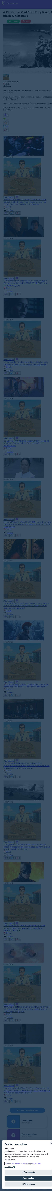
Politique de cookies (33, 1163)
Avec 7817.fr (9, 1167)
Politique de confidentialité (15, 1163)
